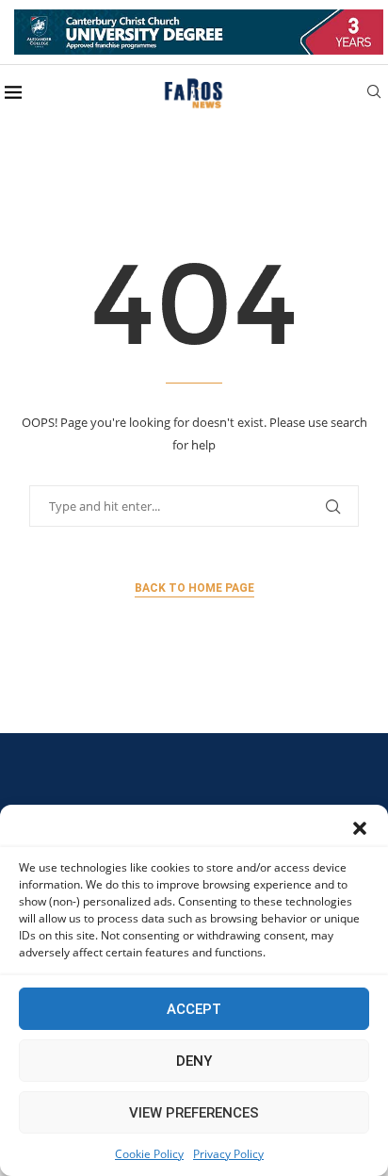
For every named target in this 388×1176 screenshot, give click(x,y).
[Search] (373, 94)
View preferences (194, 1112)
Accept (194, 1009)
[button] (359, 828)
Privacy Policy (228, 1154)
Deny (194, 1061)
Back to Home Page (194, 588)
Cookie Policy (149, 1154)
